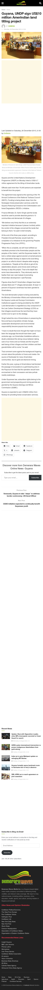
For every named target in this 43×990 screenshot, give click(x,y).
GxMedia (11, 26)
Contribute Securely (16, 981)
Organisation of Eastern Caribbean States (15, 933)
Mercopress (5, 949)
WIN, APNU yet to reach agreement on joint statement (24, 775)
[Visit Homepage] (21, 3)
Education (21, 979)
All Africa (4, 963)
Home (3, 9)
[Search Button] (40, 3)
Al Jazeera (5, 956)
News (8, 9)
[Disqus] (21, 594)
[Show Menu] (3, 3)
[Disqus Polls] (21, 540)
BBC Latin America (8, 944)
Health (13, 979)
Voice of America (7, 958)
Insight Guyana (7, 942)
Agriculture (5, 979)
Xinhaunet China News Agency (12, 968)
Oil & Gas (18, 977)
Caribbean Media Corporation (11, 954)
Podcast (4, 981)
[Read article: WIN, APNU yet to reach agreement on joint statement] (6, 776)
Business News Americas (10, 961)
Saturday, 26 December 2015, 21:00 (15, 29)
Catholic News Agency (9, 965)
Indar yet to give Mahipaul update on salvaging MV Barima (24, 757)
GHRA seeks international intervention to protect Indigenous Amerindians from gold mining (26, 747)
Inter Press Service (8, 951)
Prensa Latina (6, 947)
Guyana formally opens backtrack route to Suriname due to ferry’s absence (25, 766)
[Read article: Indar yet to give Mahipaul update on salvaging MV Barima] (6, 758)
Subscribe (35, 477)
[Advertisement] (21, 81)
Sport (29, 979)
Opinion (36, 979)
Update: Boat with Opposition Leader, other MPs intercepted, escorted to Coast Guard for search (26, 736)
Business (26, 977)
